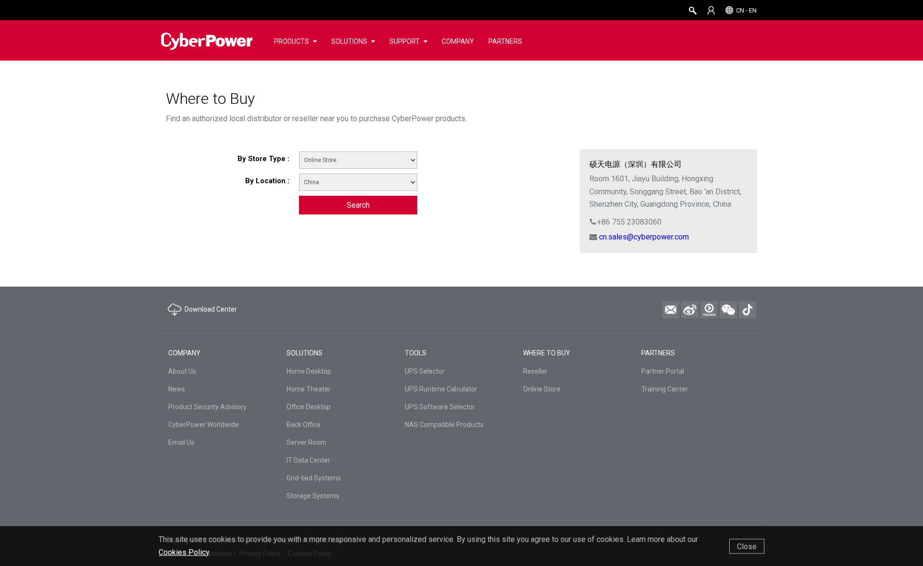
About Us (182, 371)
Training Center (664, 389)
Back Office (304, 424)
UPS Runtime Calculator (441, 389)
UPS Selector (425, 371)
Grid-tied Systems (314, 478)
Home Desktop (309, 371)
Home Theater (309, 389)
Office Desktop (309, 407)
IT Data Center (308, 460)
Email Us (181, 442)
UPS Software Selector (440, 407)
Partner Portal (662, 371)
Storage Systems (313, 496)
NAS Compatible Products (444, 424)
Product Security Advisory (207, 407)
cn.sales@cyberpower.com (644, 236)
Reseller (535, 371)
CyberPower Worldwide (203, 424)
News (176, 389)
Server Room (306, 442)
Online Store (542, 389)
